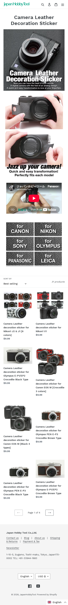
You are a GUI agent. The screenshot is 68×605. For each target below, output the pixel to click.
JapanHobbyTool (28, 594)
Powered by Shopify (47, 594)
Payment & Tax (31, 541)
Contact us (12, 538)
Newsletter (12, 548)
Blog (26, 538)
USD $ (42, 576)
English (24, 576)
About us (39, 538)
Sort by (7, 279)
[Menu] (62, 4)
